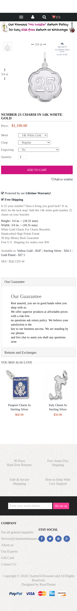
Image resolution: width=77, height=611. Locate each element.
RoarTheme (48, 584)
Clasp (4, 142)
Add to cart (37, 170)
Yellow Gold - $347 (29, 250)
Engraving (7, 149)
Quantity (6, 157)
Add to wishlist (63, 179)
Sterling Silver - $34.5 (57, 250)
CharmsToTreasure (41, 576)
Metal (4, 135)
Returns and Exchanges (20, 352)
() (57, 17)
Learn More (62, 55)
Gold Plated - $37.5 (13, 255)
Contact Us (8, 564)
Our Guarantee (14, 282)
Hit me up (61, 506)
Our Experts (9, 551)
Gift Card (7, 558)
